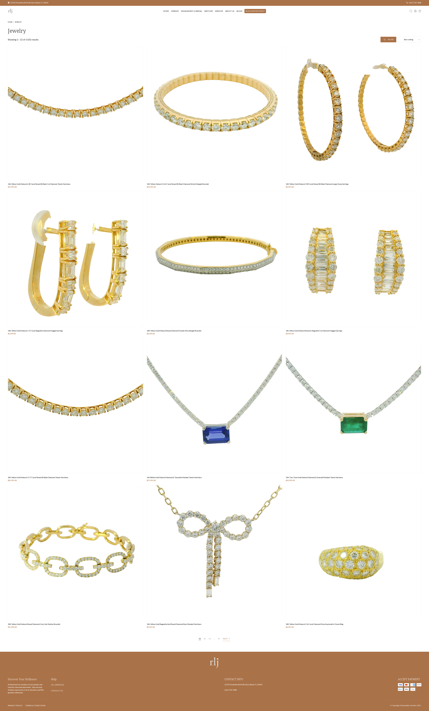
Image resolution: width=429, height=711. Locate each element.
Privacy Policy (15, 705)
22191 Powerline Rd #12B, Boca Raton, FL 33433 (29, 3)
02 (205, 639)
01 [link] (200, 639)
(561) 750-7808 (415, 3)
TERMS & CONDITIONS (35, 705)
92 (219, 639)
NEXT (225, 639)
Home (10, 22)
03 (210, 639)
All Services (57, 685)
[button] (411, 11)
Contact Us (57, 691)
